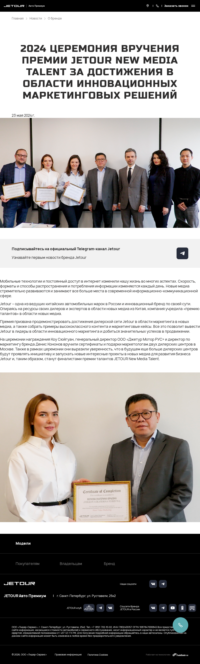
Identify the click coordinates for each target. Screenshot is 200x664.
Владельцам (71, 563)
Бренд (109, 563)
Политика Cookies (98, 654)
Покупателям (27, 563)
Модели (23, 544)
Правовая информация (68, 654)
